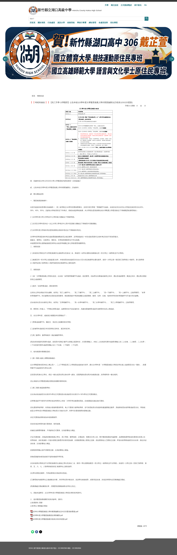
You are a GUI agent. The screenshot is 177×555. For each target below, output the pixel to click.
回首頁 (32, 23)
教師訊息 (40, 96)
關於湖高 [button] (41, 23)
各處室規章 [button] (103, 23)
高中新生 (138, 5)
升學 (106, 5)
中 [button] (141, 106)
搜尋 (146, 19)
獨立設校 (114, 5)
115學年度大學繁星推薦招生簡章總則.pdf (48, 515)
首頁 (33, 96)
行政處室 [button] (51, 23)
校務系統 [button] (71, 23)
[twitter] (41, 532)
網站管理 (92, 23)
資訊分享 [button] (61, 23)
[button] (5, 58)
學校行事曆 (81, 23)
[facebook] (37, 532)
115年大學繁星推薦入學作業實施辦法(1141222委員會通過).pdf (55, 511)
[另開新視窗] (88, 143)
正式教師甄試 (126, 5)
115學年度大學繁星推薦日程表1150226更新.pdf (50, 519)
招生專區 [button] (114, 23)
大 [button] (145, 106)
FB (145, 5)
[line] (33, 532)
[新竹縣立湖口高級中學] (33, 10)
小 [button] (137, 106)
